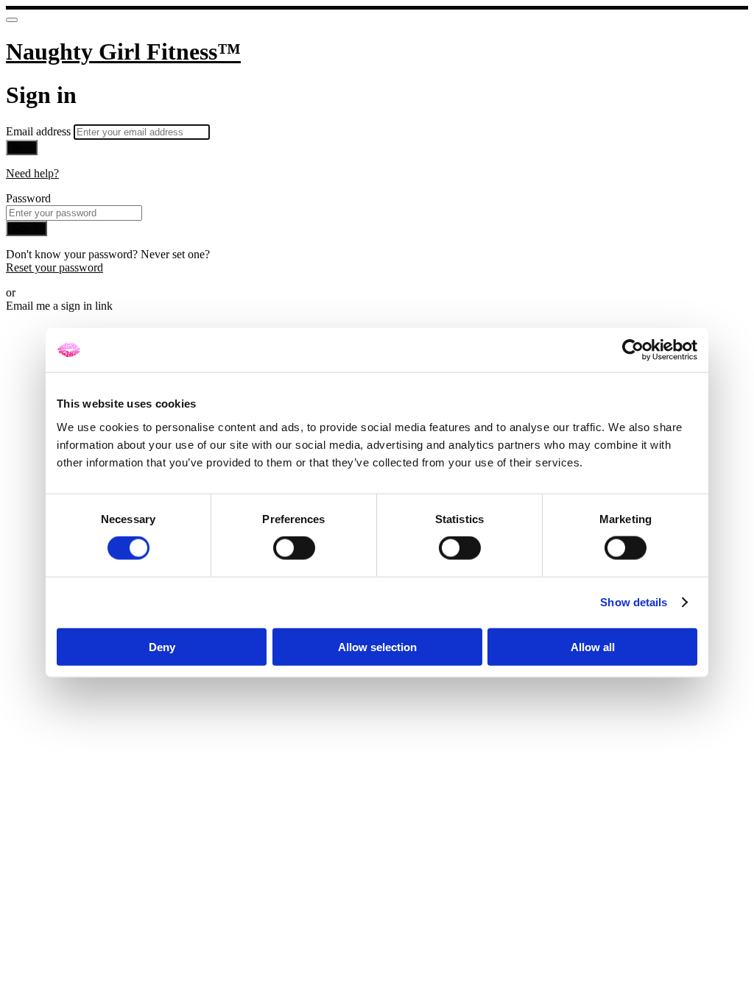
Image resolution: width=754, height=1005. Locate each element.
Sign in (26, 228)
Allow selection (377, 646)
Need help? (32, 173)
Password (28, 198)
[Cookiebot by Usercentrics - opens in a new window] (632, 350)
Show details (633, 602)
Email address (40, 131)
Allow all (593, 646)
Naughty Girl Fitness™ (123, 51)
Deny (162, 646)
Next (22, 147)
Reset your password (54, 267)
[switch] (294, 548)
